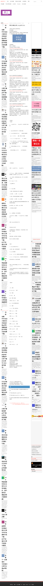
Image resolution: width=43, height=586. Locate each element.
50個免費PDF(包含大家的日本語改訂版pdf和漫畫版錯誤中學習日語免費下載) (4, 36)
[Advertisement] (27, 14)
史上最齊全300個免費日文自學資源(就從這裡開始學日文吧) (4, 207)
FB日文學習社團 (8, 3)
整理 (28, 1)
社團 (24, 584)
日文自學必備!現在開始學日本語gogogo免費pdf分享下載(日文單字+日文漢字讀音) (36, 305)
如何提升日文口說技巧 (35, 452)
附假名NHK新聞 (18, 1)
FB (21, 584)
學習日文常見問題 (35, 450)
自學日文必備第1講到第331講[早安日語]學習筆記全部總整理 (4, 65)
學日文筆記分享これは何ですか (16, 392)
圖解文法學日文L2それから (36, 407)
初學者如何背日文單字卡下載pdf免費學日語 (4, 463)
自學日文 (11, 584)
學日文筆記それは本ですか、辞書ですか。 (18, 395)
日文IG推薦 (24, 3)
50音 (8, 1)
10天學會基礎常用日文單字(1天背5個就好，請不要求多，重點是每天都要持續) (4, 269)
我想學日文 (3, 1)
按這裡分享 (12, 381)
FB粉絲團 (2, 3)
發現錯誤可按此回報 (36, 239)
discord (27, 584)
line (30, 584)
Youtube (18, 3)
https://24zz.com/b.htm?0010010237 (16, 48)
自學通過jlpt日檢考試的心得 (36, 454)
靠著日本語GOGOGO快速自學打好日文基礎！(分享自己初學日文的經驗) (4, 154)
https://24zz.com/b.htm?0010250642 (16, 90)
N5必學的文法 (34, 449)
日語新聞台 (24, 1)
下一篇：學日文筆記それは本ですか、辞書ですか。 (17, 403)
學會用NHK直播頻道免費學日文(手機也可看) (4, 437)
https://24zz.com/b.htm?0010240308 (16, 105)
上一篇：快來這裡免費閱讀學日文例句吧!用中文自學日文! (20, 404)
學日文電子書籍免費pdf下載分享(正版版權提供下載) (36, 287)
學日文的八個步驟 (33, 458)
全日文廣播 (12, 1)
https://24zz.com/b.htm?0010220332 (16, 61)
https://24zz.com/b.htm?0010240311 (16, 76)
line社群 (14, 3)
